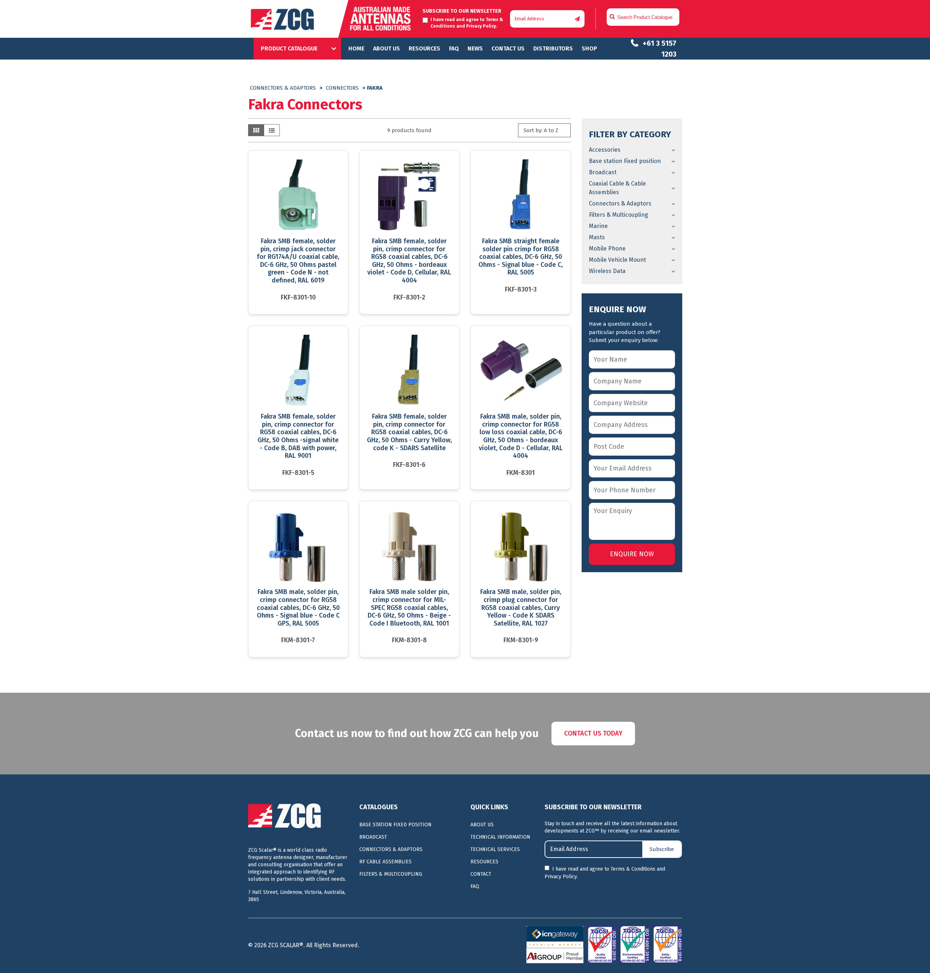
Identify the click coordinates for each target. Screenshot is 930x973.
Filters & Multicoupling (618, 214)
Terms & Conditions (633, 869)
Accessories (604, 149)
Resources (424, 48)
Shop (589, 48)
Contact (480, 874)
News (475, 48)
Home (356, 48)
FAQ (454, 48)
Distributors (553, 48)
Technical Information (500, 837)
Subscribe (662, 849)
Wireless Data (607, 271)
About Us (386, 48)
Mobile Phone (607, 248)
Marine (598, 226)
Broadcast (602, 172)
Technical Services (495, 849)
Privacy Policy (481, 26)
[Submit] (577, 19)
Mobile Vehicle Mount (617, 259)
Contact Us (508, 48)
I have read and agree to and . (605, 873)
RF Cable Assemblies (385, 862)
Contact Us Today (593, 733)
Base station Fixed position (625, 161)
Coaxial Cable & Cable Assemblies (617, 188)
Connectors (342, 88)
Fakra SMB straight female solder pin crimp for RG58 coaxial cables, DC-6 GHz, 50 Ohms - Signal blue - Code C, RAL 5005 (520, 256)
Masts (597, 237)
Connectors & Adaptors (283, 88)
